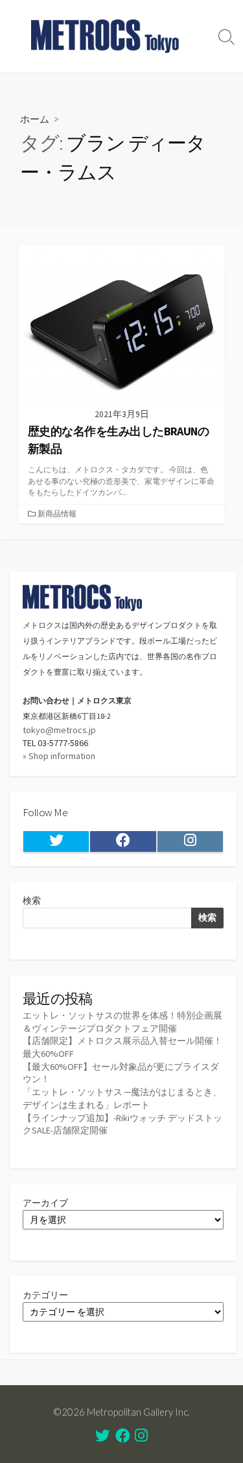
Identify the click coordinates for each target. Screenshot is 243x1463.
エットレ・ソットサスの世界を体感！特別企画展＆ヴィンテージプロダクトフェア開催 (122, 1022)
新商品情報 (57, 513)
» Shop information (59, 756)
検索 (32, 900)
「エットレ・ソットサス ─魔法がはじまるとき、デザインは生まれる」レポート (122, 1098)
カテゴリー (45, 1295)
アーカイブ (45, 1203)
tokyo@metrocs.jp (59, 730)
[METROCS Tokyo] (105, 36)
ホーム (34, 119)
